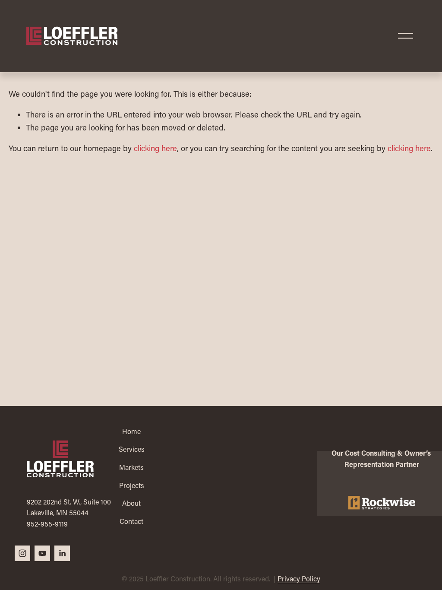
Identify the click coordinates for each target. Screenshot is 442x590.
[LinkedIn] (62, 553)
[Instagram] (22, 553)
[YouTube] (42, 553)
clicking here (155, 148)
